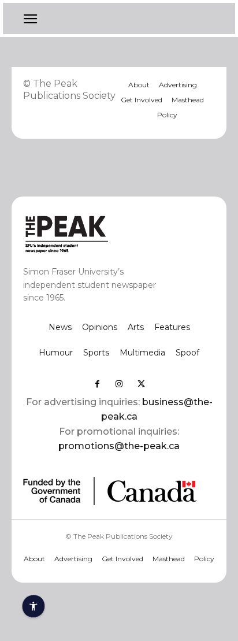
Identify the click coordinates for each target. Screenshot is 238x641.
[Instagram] (119, 384)
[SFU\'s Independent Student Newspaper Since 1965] (100, 234)
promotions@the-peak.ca (119, 445)
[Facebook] (97, 384)
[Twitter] (141, 384)
